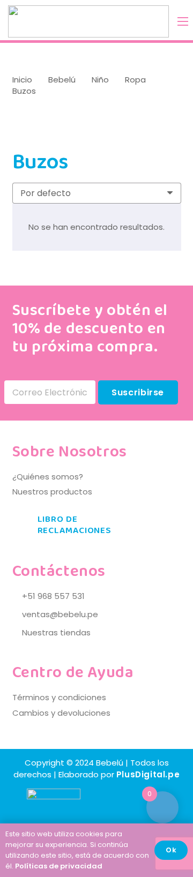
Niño (100, 79)
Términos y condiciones (59, 697)
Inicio (22, 79)
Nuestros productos (52, 491)
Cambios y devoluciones (61, 712)
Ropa (135, 79)
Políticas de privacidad (58, 866)
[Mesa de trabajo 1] (88, 21)
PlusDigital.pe (148, 774)
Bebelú (62, 79)
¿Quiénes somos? (47, 476)
